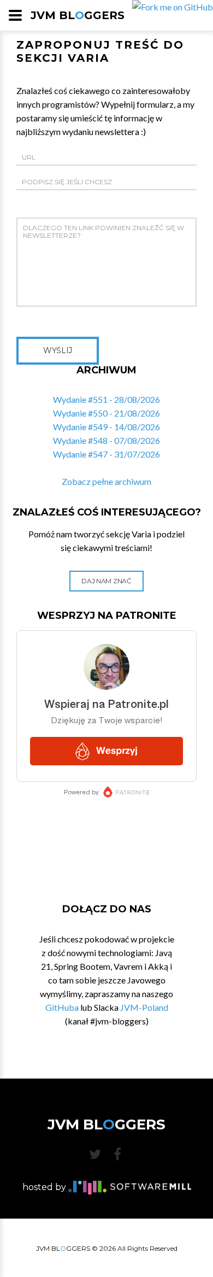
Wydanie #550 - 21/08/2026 (106, 413)
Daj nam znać (106, 581)
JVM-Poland (144, 1007)
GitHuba (62, 1007)
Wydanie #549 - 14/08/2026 (106, 426)
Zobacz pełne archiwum (106, 481)
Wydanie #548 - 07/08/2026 (106, 440)
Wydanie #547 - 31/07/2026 (106, 454)
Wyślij (57, 350)
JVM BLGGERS (78, 15)
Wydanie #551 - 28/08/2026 (106, 399)
